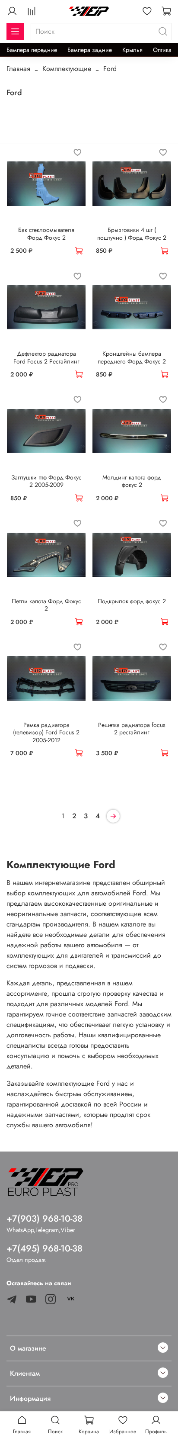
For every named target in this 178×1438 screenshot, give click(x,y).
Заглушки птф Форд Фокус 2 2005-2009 (46, 481)
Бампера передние (31, 49)
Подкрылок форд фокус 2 (132, 601)
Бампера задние (89, 49)
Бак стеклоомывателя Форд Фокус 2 (46, 233)
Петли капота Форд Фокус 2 (46, 605)
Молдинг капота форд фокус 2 (131, 481)
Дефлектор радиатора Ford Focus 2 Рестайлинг (46, 357)
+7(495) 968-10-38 (44, 1248)
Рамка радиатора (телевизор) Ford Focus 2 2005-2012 (46, 732)
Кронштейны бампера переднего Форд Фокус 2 (132, 357)
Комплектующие (66, 69)
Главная (18, 69)
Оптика (162, 49)
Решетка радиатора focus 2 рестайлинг (131, 729)
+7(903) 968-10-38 (44, 1218)
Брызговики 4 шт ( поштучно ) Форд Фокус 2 (131, 233)
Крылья (132, 49)
